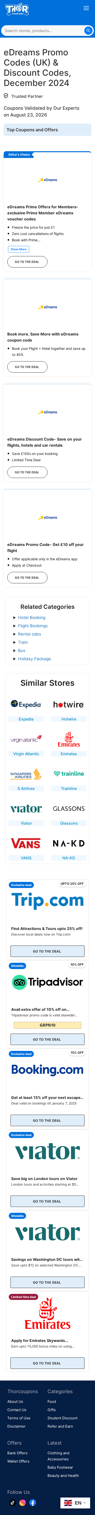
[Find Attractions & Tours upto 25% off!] (47, 900)
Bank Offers (17, 1453)
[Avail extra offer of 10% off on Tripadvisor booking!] (47, 981)
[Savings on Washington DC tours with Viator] (47, 1231)
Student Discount (62, 1418)
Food (52, 1401)
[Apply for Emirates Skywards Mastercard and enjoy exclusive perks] (47, 1312)
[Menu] (86, 9)
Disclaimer (16, 1426)
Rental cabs (29, 634)
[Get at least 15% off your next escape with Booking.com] (47, 1069)
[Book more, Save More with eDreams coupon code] (47, 307)
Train (23, 642)
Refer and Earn (60, 1426)
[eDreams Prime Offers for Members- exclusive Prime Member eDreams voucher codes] (47, 180)
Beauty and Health (63, 1475)
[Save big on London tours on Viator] (47, 1150)
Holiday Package (34, 658)
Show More (19, 249)
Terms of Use (18, 1418)
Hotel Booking (31, 617)
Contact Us (16, 1409)
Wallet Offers (18, 1461)
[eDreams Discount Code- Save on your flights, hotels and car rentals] (47, 412)
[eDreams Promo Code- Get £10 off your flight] (47, 517)
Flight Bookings (33, 625)
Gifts (52, 1409)
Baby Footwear (60, 1467)
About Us (15, 1401)
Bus (21, 650)
